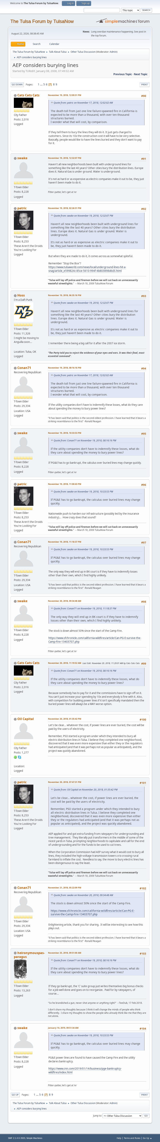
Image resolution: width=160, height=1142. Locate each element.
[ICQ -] (15, 757)
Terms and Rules (132, 1138)
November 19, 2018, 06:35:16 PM (64, 295)
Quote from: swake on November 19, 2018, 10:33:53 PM (83, 491)
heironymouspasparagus (29, 955)
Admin (113, 51)
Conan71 (24, 368)
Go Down (17, 84)
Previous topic (122, 74)
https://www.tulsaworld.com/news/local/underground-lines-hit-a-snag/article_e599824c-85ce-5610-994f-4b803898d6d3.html (87, 269)
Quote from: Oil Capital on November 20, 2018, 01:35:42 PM (85, 789)
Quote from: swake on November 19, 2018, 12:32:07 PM (83, 215)
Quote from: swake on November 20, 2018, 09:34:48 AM (83, 895)
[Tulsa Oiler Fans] (15, 347)
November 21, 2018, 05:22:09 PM (64, 887)
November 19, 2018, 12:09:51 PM (64, 95)
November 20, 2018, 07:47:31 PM (64, 782)
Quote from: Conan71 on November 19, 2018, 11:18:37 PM (85, 608)
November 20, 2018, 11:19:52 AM (64, 662)
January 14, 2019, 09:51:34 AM (63, 1027)
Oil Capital (25, 719)
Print (144, 84)
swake (22, 158)
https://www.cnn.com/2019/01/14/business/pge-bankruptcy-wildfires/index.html (85, 1070)
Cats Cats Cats (28, 95)
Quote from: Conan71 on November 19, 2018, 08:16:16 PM (85, 440)
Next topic (141, 74)
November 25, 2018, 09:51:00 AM (64, 952)
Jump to (97, 1115)
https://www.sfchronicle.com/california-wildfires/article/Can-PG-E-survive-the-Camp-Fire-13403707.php (92, 912)
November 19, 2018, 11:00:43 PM (64, 483)
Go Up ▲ (147, 1138)
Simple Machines (34, 1138)
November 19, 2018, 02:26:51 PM (64, 208)
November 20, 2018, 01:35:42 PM (64, 718)
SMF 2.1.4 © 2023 (16, 1138)
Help (119, 1138)
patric (22, 208)
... (41, 84)
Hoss (21, 295)
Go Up (15, 1094)
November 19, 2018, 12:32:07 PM (64, 157)
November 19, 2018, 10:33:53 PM (64, 432)
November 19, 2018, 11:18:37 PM (64, 541)
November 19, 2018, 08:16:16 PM (64, 367)
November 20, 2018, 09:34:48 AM (64, 600)
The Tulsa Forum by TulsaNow (42, 21)
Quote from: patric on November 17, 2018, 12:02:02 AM (83, 102)
